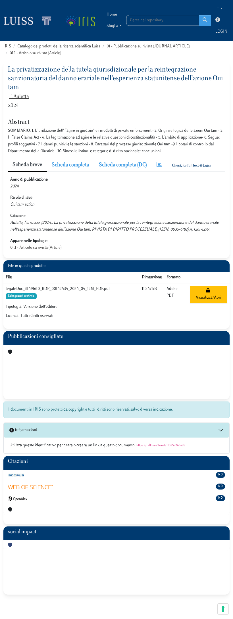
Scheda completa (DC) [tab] (123, 165)
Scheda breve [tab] (27, 165)
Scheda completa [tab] (70, 165)
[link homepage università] (80, 20)
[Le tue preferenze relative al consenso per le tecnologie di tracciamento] (223, 609)
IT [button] (217, 9)
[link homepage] (29, 20)
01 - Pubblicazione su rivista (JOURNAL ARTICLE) (148, 46)
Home (112, 14)
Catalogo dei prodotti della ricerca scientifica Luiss (58, 46)
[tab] (159, 165)
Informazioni (25, 430)
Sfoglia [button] (112, 26)
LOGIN (221, 32)
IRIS (7, 46)
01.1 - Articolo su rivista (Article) (35, 53)
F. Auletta (19, 96)
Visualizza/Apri (208, 294)
